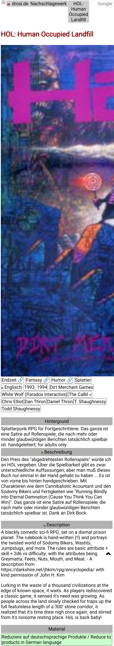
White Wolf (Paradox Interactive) (34, 394)
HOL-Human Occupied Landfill (78, 11)
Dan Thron (35, 401)
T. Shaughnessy (90, 401)
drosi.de (20, 3)
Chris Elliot (12, 401)
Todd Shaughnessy (21, 408)
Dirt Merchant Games (71, 387)
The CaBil (79, 394)
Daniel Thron (60, 401)
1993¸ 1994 (35, 387)
